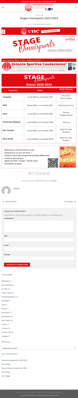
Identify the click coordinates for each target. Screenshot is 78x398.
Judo (3, 305)
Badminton (5, 281)
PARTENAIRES (51, 392)
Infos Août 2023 (10, 202)
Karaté (4, 309)
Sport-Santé (6, 320)
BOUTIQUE (59, 392)
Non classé (5, 312)
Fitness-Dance (7, 293)
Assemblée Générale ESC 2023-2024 (14, 360)
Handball (5, 301)
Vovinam (5, 336)
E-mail (6, 245)
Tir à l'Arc (5, 328)
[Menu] (3, 7)
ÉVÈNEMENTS (41, 392)
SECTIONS (25, 392)
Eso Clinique (68, 202)
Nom (6, 236)
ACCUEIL (17, 392)
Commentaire (9, 218)
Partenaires (6, 316)
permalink (54, 181)
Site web (7, 254)
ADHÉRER (32, 392)
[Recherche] (75, 7)
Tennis (4, 324)
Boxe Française (7, 285)
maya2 (49, 24)
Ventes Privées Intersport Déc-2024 (14, 368)
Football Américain (8, 297)
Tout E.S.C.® (39, 15)
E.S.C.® (4, 289)
